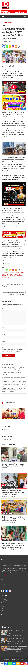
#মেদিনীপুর (9, 277)
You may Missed (8, 444)
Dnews (14, 659)
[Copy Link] (10, 46)
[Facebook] (3, 46)
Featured (5, 486)
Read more (6, 627)
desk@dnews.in (9, 576)
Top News (5, 22)
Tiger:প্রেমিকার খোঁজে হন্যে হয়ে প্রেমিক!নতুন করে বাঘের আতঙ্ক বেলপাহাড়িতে (13, 285)
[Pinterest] (22, 663)
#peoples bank (12, 275)
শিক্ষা (13, 486)
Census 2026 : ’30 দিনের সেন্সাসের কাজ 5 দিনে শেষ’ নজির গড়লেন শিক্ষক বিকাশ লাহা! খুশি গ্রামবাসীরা (13, 466)
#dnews (14, 274)
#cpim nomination (6, 274)
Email (4, 334)
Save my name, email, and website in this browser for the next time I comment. (12, 350)
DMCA (2, 580)
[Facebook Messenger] (14, 663)
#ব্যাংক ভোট (4, 277)
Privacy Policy (4, 584)
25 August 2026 (6, 469)
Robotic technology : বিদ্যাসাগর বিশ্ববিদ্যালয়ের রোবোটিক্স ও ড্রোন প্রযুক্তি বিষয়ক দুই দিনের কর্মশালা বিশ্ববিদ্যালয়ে (12, 372)
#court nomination (19, 272)
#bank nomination (9, 272)
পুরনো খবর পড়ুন (6, 429)
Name (4, 327)
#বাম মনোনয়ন (19, 275)
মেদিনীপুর (10, 22)
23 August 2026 (6, 522)
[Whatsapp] (7, 46)
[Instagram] (13, 46)
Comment (5, 308)
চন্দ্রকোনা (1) (11, 460)
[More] (16, 46)
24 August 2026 (6, 496)
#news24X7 (5, 275)
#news (18, 274)
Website (4, 341)
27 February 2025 (6, 41)
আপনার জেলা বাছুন (7, 439)
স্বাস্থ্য (15, 460)
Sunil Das (14, 41)
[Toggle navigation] (3, 16)
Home (2, 582)
